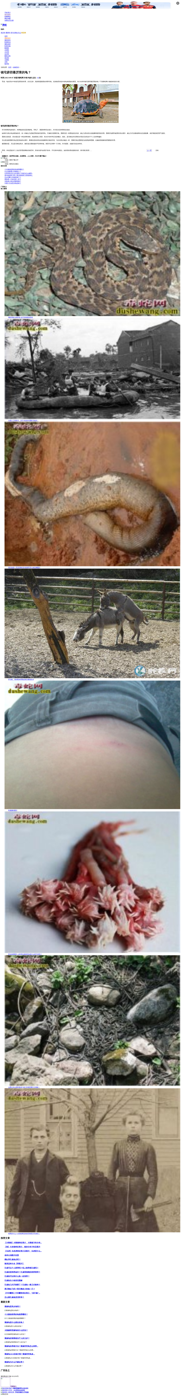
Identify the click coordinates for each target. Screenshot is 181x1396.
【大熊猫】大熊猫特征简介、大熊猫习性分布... (23, 1243)
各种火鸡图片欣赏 (12, 1255)
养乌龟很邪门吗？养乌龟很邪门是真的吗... (19, 175)
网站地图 (8, 18)
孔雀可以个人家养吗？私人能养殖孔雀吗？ (22, 1268)
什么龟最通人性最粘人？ (13, 171)
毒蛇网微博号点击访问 (20, 1388)
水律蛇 (7, 50)
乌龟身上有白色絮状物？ (13, 181)
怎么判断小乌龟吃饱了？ (13, 177)
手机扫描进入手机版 (22, 1392)
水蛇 (6, 62)
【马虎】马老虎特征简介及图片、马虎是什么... (23, 1251)
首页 (6, 36)
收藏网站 (8, 16)
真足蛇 (3, 32)
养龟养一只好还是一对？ (13, 179)
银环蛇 (7, 64)
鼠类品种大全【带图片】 (14, 1264)
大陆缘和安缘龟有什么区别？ (16, 1330)
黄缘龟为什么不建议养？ (14, 1362)
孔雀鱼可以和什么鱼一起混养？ (17, 1276)
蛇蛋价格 (8, 46)
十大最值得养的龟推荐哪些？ (14, 169)
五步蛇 (7, 54)
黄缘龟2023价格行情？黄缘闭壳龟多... (20, 1354)
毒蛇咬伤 (8, 40)
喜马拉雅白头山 (16, 32)
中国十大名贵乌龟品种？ (13, 183)
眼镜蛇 (7, 48)
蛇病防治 (8, 42)
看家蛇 (8, 32)
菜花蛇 (7, 58)
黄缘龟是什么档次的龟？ (14, 1322)
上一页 (149, 150)
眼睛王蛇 (8, 56)
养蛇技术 (8, 38)
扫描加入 (14, 1386)
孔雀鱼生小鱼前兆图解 (13, 1280)
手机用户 (8, 12)
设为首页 (8, 14)
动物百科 (16, 67)
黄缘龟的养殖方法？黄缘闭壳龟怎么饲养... (21, 1346)
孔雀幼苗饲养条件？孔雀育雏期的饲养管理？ (22, 1272)
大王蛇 (7, 52)
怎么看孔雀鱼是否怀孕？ (14, 1297)
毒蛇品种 (8, 44)
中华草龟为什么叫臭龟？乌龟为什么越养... (19, 173)
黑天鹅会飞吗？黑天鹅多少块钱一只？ (20, 1289)
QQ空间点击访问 (18, 1390)
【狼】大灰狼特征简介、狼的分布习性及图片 (22, 1247)
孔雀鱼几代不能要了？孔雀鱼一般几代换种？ (22, 1285)
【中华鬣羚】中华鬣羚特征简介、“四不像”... (22, 1293)
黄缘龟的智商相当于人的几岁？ (17, 1338)
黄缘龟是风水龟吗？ (13, 1306)
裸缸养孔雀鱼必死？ (13, 1259)
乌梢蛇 (7, 60)
